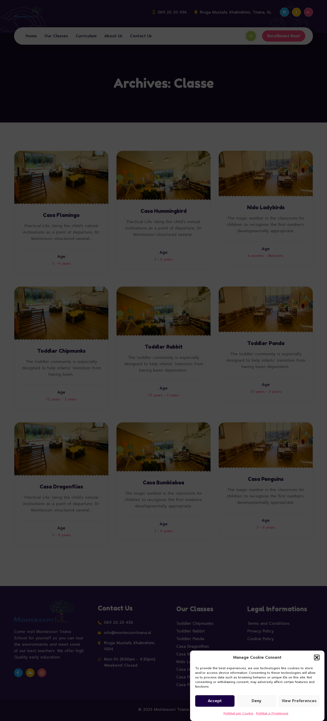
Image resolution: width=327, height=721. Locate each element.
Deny (256, 701)
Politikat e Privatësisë (272, 713)
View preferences (299, 701)
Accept (215, 701)
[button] (316, 657)
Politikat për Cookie (238, 713)
